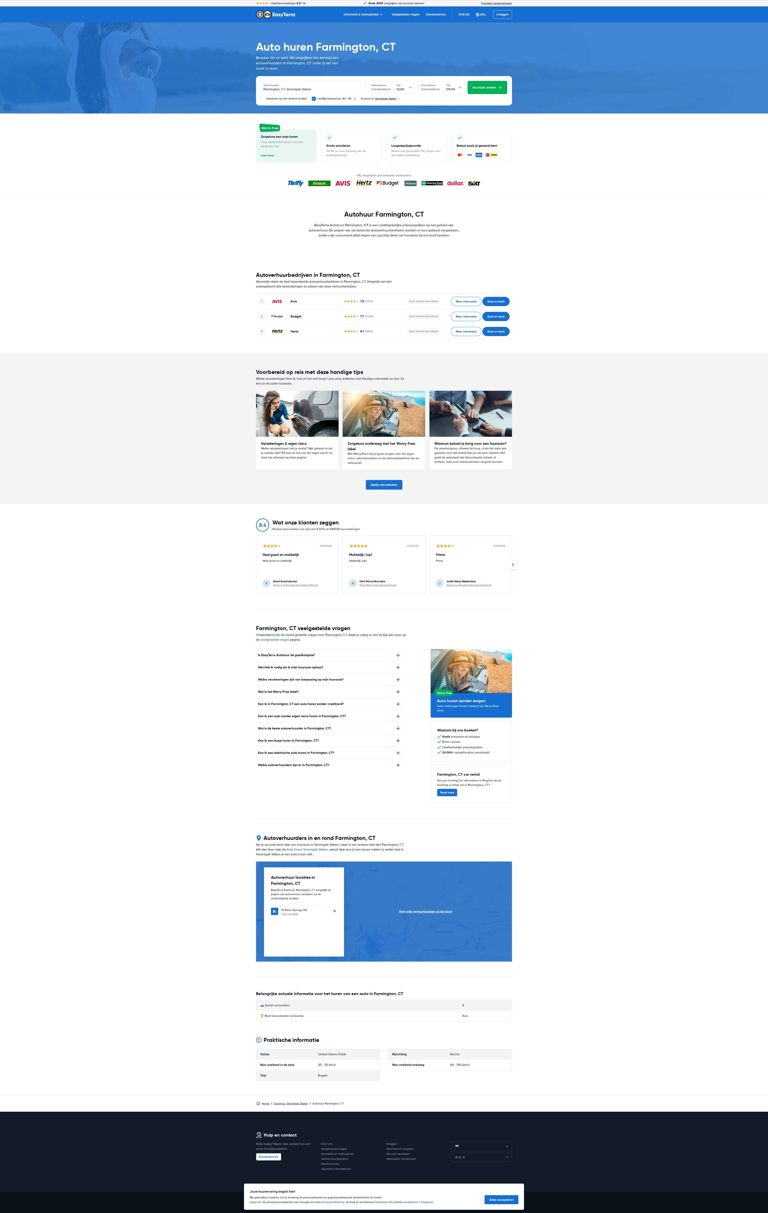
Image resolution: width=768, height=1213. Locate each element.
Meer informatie (466, 301)
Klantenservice (436, 14)
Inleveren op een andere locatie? (286, 98)
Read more (447, 792)
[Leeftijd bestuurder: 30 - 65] (314, 99)
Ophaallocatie (271, 85)
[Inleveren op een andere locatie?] (263, 99)
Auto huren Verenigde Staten (307, 849)
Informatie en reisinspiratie (337, 1154)
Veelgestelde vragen (405, 14)
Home (265, 1103)
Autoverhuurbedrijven (334, 1159)
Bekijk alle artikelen (384, 485)
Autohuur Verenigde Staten (291, 1103)
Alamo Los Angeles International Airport (295, 585)
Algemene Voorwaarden (336, 1169)
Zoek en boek (496, 301)
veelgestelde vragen (274, 640)
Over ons (327, 1144)
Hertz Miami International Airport (378, 585)
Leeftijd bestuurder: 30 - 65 (334, 98)
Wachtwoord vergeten (400, 1149)
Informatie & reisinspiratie (361, 14)
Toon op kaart (289, 914)
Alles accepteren (501, 1199)
